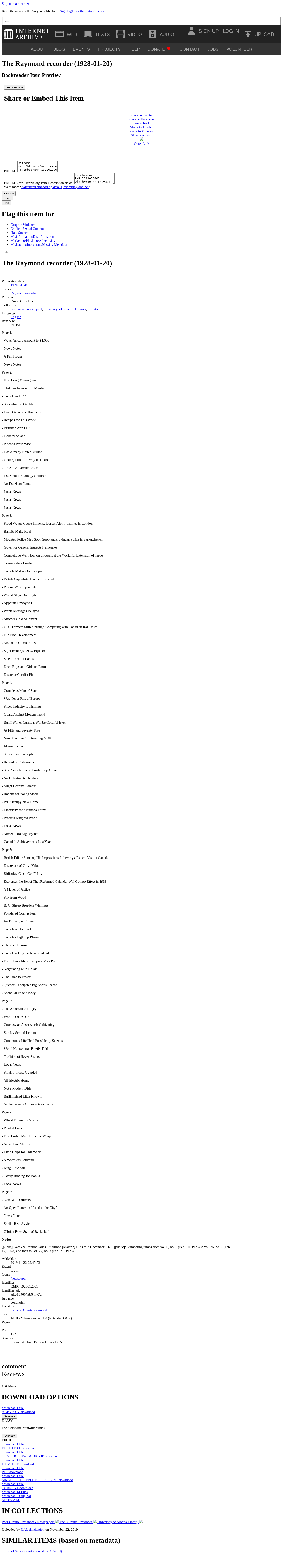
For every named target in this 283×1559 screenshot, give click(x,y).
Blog (59, 49)
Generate (9, 1416)
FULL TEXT (19, 1448)
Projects (109, 49)
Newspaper (19, 1278)
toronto (93, 309)
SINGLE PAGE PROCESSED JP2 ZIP (37, 1480)
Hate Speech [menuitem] (19, 232)
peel (39, 309)
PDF (12, 1472)
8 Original (16, 1496)
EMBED (10, 171)
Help (134, 49)
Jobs (213, 49)
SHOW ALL (11, 1500)
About (38, 49)
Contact (190, 49)
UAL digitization (33, 1529)
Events (81, 49)
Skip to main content (16, 4)
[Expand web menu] (67, 34)
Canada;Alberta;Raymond (29, 1310)
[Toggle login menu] (191, 30)
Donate (156, 49)
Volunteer (239, 49)
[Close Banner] (7, 21)
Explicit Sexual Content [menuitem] (27, 229)
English (16, 317)
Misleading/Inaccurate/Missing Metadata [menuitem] (39, 244)
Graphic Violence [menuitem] (23, 225)
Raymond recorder (24, 293)
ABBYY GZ (18, 1412)
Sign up (209, 30)
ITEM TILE (18, 1464)
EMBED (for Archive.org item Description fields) (38, 183)
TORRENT (17, 1488)
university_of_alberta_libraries (65, 309)
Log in (231, 30)
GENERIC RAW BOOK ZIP (30, 1456)
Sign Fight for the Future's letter (82, 11)
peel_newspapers (22, 309)
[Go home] (28, 34)
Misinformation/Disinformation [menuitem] (32, 236)
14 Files (15, 1492)
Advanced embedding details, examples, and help (55, 187)
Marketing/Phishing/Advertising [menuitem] (33, 240)
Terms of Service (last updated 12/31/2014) (32, 1551)
